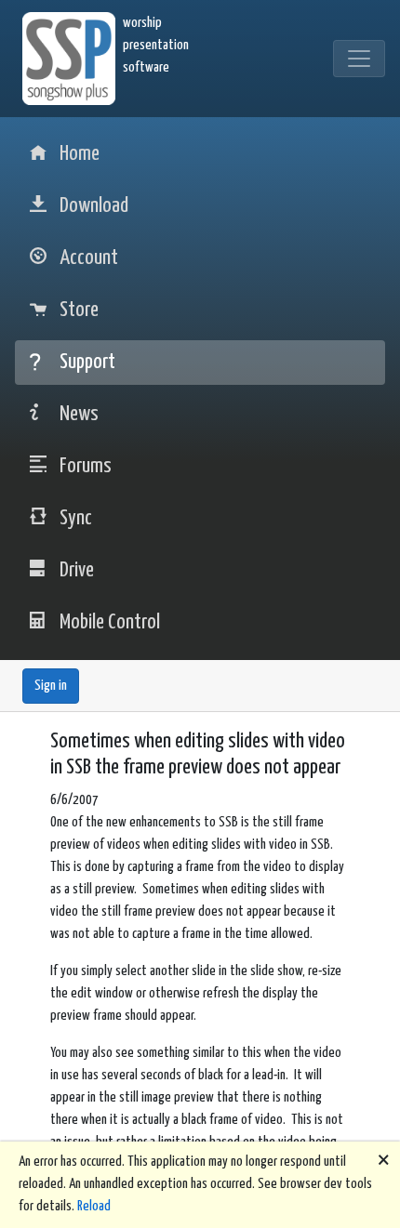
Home (80, 154)
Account (89, 258)
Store (79, 310)
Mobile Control (110, 622)
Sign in (50, 686)
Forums (86, 466)
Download (94, 206)
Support (87, 362)
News (79, 414)
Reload (94, 1206)
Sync (76, 518)
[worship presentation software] (72, 58)
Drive (77, 570)
